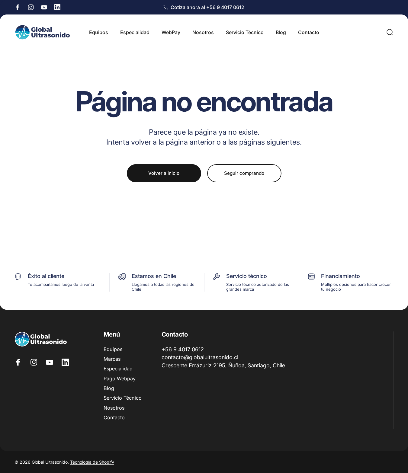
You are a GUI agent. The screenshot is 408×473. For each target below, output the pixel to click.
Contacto (114, 418)
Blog (109, 388)
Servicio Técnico (123, 398)
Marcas (112, 359)
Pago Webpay (120, 379)
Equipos (113, 349)
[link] (200, 357)
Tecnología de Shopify (92, 462)
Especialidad (118, 369)
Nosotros (114, 408)
